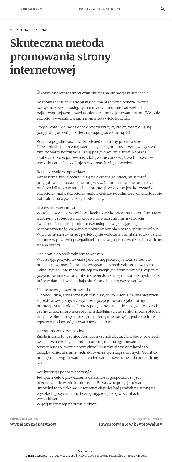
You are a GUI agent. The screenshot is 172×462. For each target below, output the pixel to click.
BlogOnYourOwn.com (132, 455)
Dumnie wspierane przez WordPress (50, 455)
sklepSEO (95, 404)
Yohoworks (31, 9)
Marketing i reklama (28, 30)
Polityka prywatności (99, 9)
